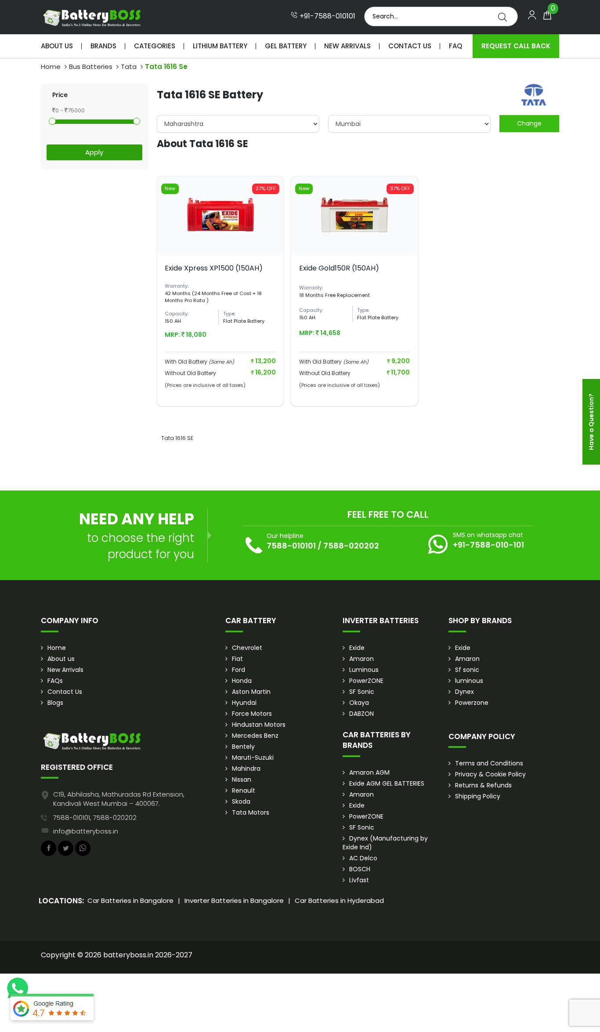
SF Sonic (361, 691)
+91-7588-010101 (326, 16)
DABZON (361, 713)
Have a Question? (591, 421)
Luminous (364, 669)
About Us (57, 46)
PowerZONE (366, 680)
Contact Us (409, 46)
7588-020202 (351, 545)
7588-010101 (291, 545)
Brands (103, 46)
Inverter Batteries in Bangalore (234, 900)
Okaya (359, 702)
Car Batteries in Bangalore (130, 900)
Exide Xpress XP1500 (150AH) (214, 268)
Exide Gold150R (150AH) (339, 268)
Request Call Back (515, 46)
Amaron (361, 658)
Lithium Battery (220, 46)
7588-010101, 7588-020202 (95, 817)
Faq (455, 46)
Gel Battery (286, 46)
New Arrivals (347, 46)
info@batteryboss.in (85, 831)
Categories (154, 46)
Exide (357, 647)
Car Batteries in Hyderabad (339, 900)
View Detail (220, 241)
